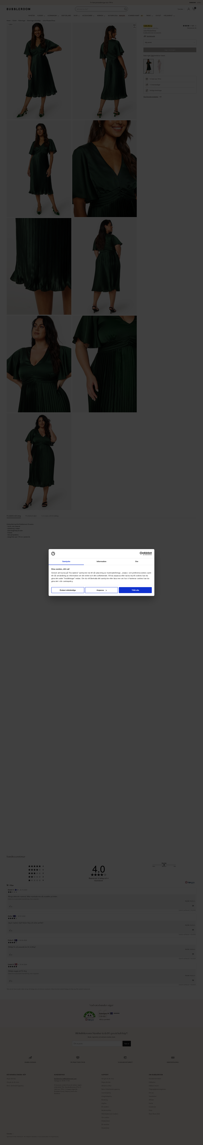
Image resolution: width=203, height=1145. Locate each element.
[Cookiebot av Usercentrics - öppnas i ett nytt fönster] (141, 553)
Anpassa (100, 590)
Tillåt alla (135, 590)
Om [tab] (136, 561)
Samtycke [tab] (66, 561)
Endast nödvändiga (68, 590)
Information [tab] (101, 561)
